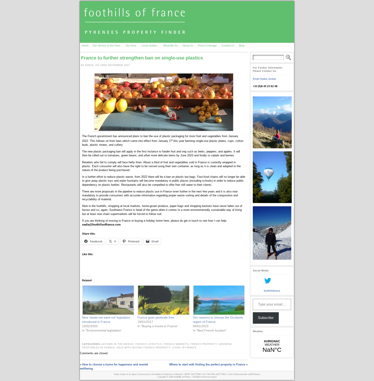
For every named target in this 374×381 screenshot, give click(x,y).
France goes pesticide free (155, 317)
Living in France (184, 347)
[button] (164, 102)
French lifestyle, (149, 344)
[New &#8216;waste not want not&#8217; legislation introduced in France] (107, 300)
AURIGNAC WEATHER (272, 346)
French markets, (177, 344)
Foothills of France (182, 377)
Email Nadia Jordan (264, 78)
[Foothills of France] (187, 22)
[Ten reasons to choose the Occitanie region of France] (218, 300)
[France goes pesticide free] (163, 300)
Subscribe (266, 318)
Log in (214, 377)
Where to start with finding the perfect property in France (207, 364)
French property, (204, 344)
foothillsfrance (272, 290)
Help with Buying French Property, (144, 347)
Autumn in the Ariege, (118, 344)
